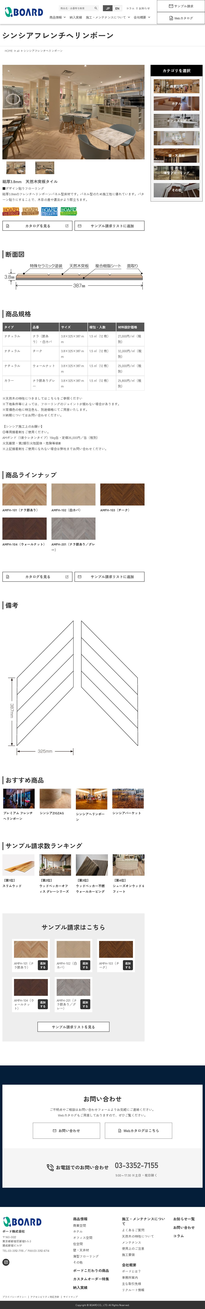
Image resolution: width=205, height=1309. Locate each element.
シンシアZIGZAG (52, 812)
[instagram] (5, 1262)
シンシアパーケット (126, 812)
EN (117, 8)
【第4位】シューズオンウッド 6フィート (128, 886)
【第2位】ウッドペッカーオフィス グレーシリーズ (54, 886)
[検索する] (96, 8)
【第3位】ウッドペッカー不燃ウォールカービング (90, 886)
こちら (52, 398)
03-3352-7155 (136, 1165)
